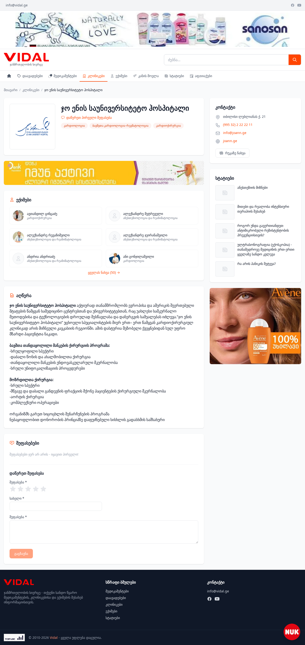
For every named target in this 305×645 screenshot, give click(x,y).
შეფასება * (18, 482)
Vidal (54, 637)
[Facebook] (293, 5)
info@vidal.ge (17, 5)
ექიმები (121, 76)
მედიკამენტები (65, 76)
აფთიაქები (203, 76)
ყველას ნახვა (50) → (104, 272)
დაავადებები (32, 76)
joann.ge (230, 141)
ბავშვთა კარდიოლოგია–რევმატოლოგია (120, 126)
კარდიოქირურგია (168, 126)
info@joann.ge (234, 132)
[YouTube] (299, 5)
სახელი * (17, 498)
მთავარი (10, 90)
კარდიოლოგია (74, 126)
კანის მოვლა (148, 76)
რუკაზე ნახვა (235, 153)
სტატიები (177, 76)
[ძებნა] (295, 60)
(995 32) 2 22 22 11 (238, 124)
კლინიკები (96, 76)
